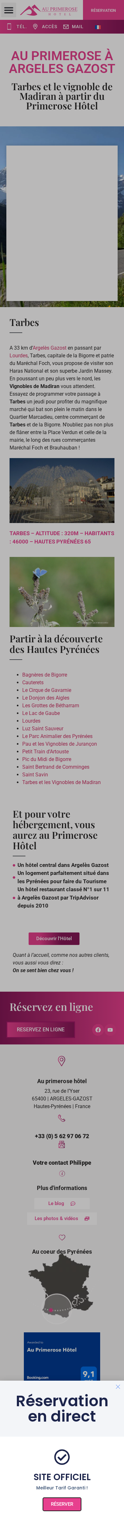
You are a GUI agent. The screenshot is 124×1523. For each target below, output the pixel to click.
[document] (62, 761)
